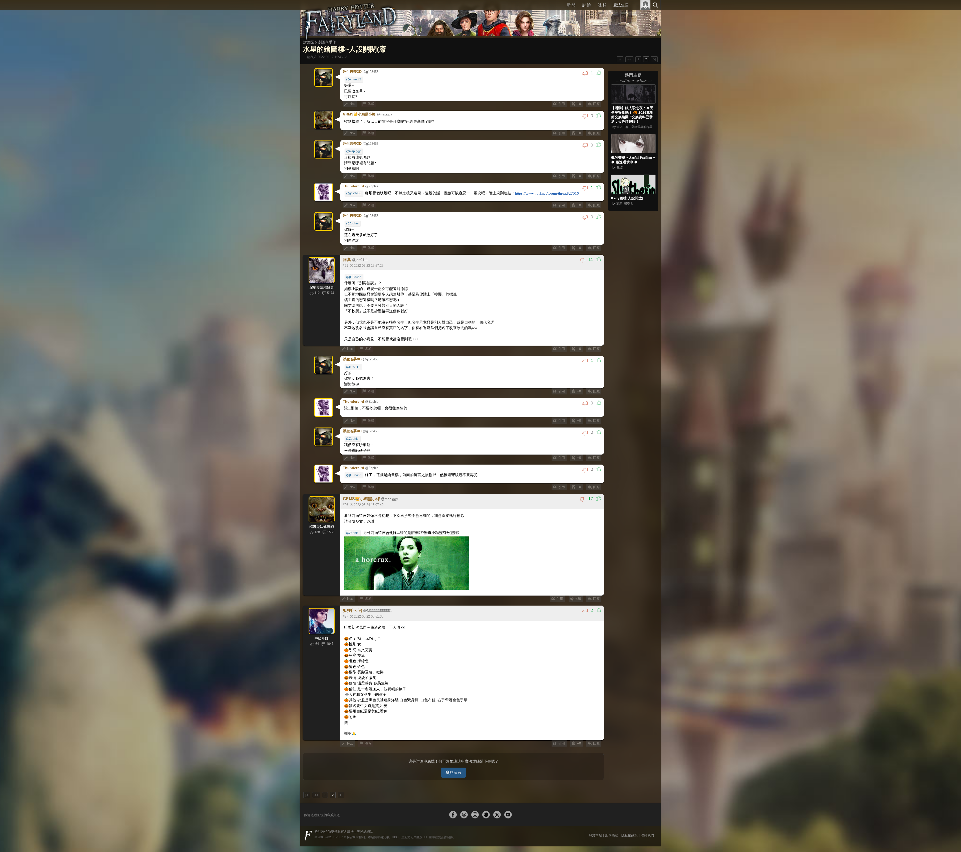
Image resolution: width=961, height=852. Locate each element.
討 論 (587, 5)
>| (654, 59)
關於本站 (595, 816)
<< (629, 59)
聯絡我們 (647, 816)
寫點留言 (453, 754)
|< (620, 59)
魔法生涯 (620, 5)
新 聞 (572, 5)
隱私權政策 (629, 816)
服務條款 (611, 816)
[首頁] (350, 19)
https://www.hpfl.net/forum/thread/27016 (532, 190)
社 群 (602, 5)
